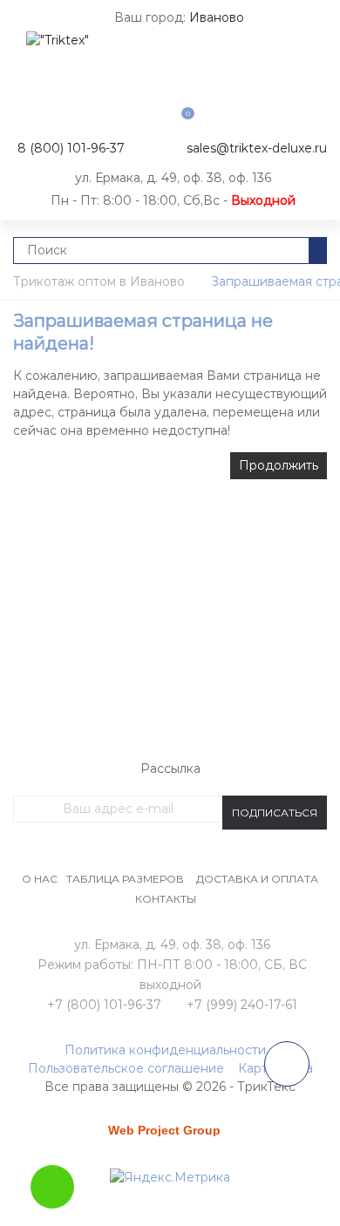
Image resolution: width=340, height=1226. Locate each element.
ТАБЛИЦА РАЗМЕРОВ (125, 878)
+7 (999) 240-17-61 (242, 1005)
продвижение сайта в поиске (169, 1135)
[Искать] (318, 250)
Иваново (216, 17)
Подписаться (274, 812)
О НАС (40, 878)
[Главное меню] (30, 26)
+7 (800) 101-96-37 (104, 1005)
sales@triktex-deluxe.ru (257, 148)
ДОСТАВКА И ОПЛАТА (257, 878)
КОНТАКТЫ (165, 898)
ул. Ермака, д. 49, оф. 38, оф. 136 (173, 178)
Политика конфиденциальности (165, 1050)
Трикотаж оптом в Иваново (99, 281)
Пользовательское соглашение (126, 1068)
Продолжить (278, 465)
